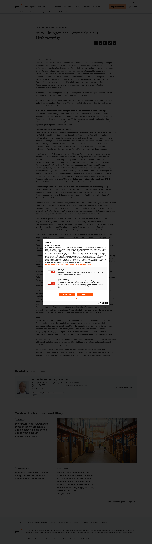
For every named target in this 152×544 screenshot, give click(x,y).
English (47, 242)
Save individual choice (76, 299)
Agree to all (67, 294)
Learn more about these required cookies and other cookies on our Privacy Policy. (68, 264)
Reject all (85, 294)
